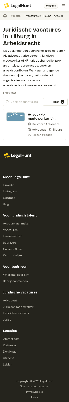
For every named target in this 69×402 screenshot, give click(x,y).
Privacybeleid (34, 391)
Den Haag (9, 352)
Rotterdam (10, 345)
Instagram (10, 191)
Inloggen (51, 5)
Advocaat (10, 300)
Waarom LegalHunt (16, 275)
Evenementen (12, 236)
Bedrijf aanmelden (15, 281)
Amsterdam (11, 339)
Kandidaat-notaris (16, 313)
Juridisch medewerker (18, 307)
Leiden (7, 364)
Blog (6, 204)
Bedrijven (9, 243)
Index (34, 397)
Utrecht (8, 358)
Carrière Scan (12, 249)
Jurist (7, 320)
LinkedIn (8, 185)
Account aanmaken (16, 223)
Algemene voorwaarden (34, 386)
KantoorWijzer (13, 255)
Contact (9, 198)
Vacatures (16, 15)
